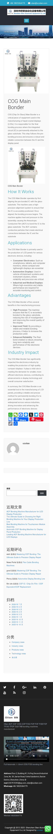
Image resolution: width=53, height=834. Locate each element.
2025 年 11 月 (17, 622)
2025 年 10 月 (17, 624)
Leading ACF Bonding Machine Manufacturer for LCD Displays (26, 535)
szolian (40, 830)
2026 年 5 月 (17, 609)
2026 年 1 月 (17, 617)
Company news (18, 642)
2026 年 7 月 (17, 604)
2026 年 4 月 (17, 611)
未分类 (14, 657)
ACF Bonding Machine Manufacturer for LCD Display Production (25, 512)
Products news (13, 37)
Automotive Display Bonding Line (31, 578)
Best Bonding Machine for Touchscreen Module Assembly (26, 525)
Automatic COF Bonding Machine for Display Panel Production (25, 530)
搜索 (8, 488)
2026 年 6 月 (17, 607)
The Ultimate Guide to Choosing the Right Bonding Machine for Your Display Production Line (25, 519)
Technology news (19, 653)
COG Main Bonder (19, 104)
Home (5, 37)
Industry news (17, 646)
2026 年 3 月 (17, 614)
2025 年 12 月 (17, 619)
